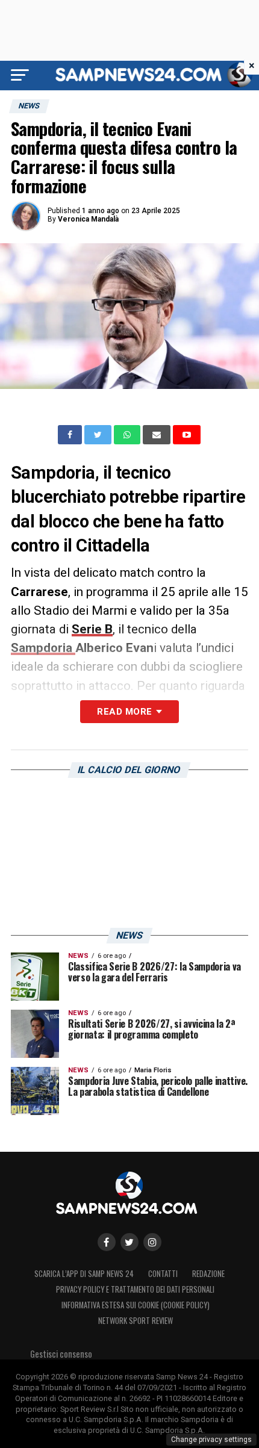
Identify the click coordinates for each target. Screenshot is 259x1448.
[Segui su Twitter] (129, 1242)
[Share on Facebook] (71, 434)
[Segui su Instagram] (152, 1242)
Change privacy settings (211, 1439)
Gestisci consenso (61, 1353)
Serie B (92, 629)
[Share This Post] (128, 434)
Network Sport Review (135, 1320)
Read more (124, 711)
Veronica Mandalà (88, 219)
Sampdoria (43, 648)
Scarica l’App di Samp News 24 (84, 1273)
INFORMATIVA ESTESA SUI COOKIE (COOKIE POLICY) (135, 1305)
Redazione (208, 1273)
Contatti (163, 1273)
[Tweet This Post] (99, 434)
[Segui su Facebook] (107, 1242)
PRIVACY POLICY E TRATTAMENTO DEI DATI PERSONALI (135, 1289)
